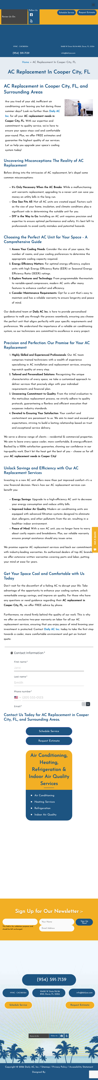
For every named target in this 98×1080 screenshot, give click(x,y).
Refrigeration (42, 808)
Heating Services (44, 802)
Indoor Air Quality (45, 814)
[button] (93, 5)
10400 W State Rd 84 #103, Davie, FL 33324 (77, 46)
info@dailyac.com (68, 53)
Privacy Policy (59, 1067)
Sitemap (45, 1067)
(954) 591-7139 (21, 53)
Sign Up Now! (84, 922)
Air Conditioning (44, 795)
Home (25, 62)
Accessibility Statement (81, 1067)
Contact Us (13, 715)
